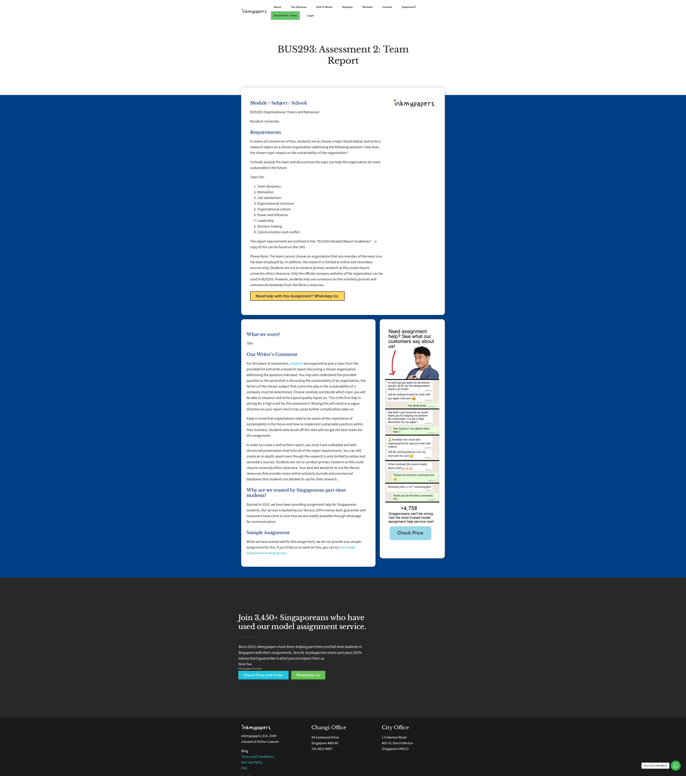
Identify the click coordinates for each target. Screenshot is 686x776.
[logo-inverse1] (256, 725)
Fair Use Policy (252, 762)
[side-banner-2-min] (412, 380)
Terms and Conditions (257, 756)
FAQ (244, 768)
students (297, 363)
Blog (244, 751)
